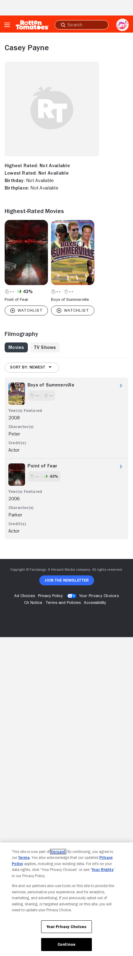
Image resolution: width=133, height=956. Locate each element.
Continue (66, 944)
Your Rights (103, 870)
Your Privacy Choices (99, 595)
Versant (58, 852)
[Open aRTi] (122, 25)
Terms (24, 857)
